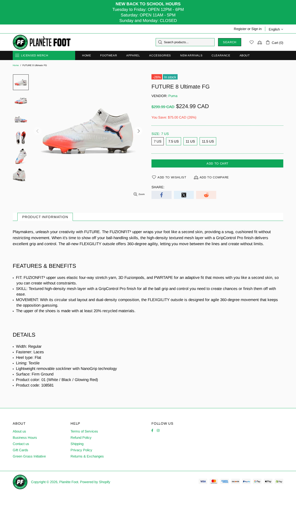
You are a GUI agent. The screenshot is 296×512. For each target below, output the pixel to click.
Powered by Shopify (95, 482)
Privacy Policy (81, 450)
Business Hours (25, 437)
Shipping (77, 444)
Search (229, 42)
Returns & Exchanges (87, 456)
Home (16, 65)
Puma (172, 96)
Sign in (256, 29)
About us (19, 431)
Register (240, 29)
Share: (157, 187)
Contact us (21, 444)
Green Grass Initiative (29, 456)
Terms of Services (84, 431)
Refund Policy (81, 437)
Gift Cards (20, 450)
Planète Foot (42, 42)
